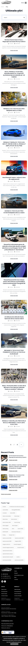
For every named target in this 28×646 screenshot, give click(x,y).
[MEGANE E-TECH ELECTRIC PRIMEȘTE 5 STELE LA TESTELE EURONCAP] (14, 340)
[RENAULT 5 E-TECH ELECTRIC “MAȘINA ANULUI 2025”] (14, 99)
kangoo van (11, 534)
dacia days (16, 516)
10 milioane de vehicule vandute (16, 506)
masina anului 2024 (19, 538)
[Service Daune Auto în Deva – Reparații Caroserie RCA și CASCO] (14, 30)
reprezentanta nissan (8, 553)
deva (13, 528)
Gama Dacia (3, 589)
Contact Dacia (4, 595)
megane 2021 (18, 541)
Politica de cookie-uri (5, 627)
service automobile (19, 560)
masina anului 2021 (7, 538)
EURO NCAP (5, 531)
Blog (15, 577)
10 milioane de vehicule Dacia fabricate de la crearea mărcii (14, 317)
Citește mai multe (14, 50)
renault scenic (20, 547)
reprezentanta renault (8, 556)
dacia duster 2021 (7, 522)
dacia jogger (6, 525)
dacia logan (15, 525)
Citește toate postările (6, 494)
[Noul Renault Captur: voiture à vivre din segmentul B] (14, 168)
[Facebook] (2, 581)
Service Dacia (4, 593)
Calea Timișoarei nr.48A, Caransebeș (8, 616)
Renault (16, 573)
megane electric (6, 544)
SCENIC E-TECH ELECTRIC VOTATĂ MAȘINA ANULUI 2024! (14, 211)
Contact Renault (17, 595)
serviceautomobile (7, 560)
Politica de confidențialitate (7, 625)
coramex (5, 512)
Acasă (2, 6)
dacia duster (14, 519)
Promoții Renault (17, 591)
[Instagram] (5, 581)
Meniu (22, 2)
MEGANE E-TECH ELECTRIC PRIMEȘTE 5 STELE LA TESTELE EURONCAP (14, 352)
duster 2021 (20, 528)
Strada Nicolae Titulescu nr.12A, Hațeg (8, 612)
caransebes (5, 509)
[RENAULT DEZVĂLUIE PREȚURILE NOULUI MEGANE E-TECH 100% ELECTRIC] (14, 411)
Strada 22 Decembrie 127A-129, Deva (8, 608)
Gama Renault (17, 589)
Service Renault (17, 593)
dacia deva (5, 519)
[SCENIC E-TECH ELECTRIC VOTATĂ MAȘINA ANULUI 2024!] (14, 201)
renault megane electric (8, 547)
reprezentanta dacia (7, 550)
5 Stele (4, 506)
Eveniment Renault (16, 531)
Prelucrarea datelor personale (7, 623)
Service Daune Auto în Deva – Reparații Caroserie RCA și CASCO (14, 40)
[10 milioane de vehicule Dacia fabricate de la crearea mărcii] (14, 307)
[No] (26, 640)
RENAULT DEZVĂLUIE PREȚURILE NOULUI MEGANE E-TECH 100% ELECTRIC (14, 422)
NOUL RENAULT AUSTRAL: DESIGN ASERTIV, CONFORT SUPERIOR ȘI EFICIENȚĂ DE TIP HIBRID (14, 74)
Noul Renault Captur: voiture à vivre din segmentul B (14, 178)
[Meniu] (26, 3)
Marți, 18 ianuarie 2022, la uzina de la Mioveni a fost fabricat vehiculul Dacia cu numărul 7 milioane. (14, 387)
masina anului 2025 (7, 541)
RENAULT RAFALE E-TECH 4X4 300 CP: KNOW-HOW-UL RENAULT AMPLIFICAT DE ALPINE (14, 143)
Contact (16, 579)
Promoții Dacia (4, 591)
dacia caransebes (7, 516)
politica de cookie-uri (16, 642)
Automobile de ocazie (19, 575)
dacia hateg (17, 522)
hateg (4, 534)
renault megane (17, 544)
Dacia (15, 571)
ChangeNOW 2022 (16, 509)
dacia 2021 (12, 512)
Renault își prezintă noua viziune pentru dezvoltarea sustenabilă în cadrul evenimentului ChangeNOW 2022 (14, 282)
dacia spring (5, 528)
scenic (18, 556)
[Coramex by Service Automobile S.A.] (6, 570)
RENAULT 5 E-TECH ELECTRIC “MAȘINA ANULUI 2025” (14, 109)
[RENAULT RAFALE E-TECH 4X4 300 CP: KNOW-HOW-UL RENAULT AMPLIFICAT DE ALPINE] (14, 132)
